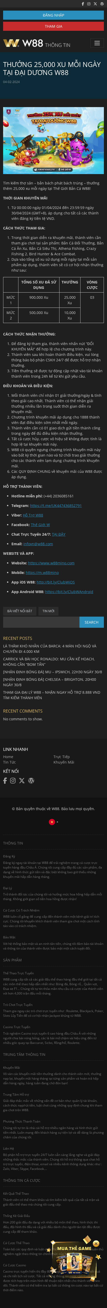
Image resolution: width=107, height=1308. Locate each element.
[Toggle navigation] (97, 43)
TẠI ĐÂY (58, 534)
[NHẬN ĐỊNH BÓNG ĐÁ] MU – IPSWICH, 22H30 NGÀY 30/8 (52, 671)
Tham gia (53, 26)
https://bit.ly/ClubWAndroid (69, 591)
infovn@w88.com (38, 543)
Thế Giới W (40, 524)
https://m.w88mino (42, 572)
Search (91, 622)
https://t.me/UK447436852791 (56, 505)
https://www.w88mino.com (51, 562)
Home (8, 756)
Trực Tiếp (62, 756)
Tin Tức (9, 762)
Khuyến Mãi (64, 762)
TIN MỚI (48, 611)
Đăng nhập (53, 15)
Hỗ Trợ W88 (33, 515)
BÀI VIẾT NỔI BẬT (19, 611)
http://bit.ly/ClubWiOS (56, 582)
